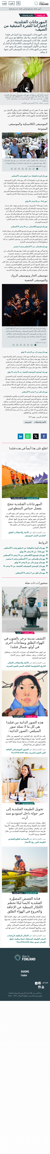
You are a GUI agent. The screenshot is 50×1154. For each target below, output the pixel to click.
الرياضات (11, 935)
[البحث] (18, 3)
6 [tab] (17, 169)
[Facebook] (39, 983)
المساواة (29, 938)
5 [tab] (20, 169)
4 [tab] (24, 169)
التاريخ (43, 666)
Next (5, 150)
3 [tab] (28, 169)
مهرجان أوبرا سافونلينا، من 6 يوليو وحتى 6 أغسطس (24, 547)
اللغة (11, 3)
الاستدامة (25, 839)
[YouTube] (43, 987)
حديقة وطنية (20, 938)
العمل (36, 535)
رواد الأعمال (29, 842)
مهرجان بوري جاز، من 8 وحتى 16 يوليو (30, 562)
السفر (21, 666)
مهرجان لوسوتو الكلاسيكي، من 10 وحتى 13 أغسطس (24, 555)
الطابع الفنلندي (14, 839)
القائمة (4, 3)
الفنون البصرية (12, 666)
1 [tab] (35, 169)
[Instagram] (39, 987)
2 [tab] (31, 169)
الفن (44, 752)
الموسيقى (28, 422)
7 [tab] (13, 169)
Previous (44, 150)
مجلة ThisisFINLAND (20, 752)
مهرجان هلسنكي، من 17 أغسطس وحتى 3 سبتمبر (25, 558)
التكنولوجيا (35, 666)
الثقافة (27, 666)
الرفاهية (19, 935)
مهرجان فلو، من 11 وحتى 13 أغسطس (30, 572)
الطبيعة (43, 842)
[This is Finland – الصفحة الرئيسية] (41, 3)
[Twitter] (36, 983)
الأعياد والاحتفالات (40, 422)
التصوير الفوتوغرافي (21, 749)
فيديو (37, 942)
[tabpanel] (25, 150)
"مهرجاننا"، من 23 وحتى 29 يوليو (32, 551)
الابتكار (10, 662)
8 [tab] (9, 169)
